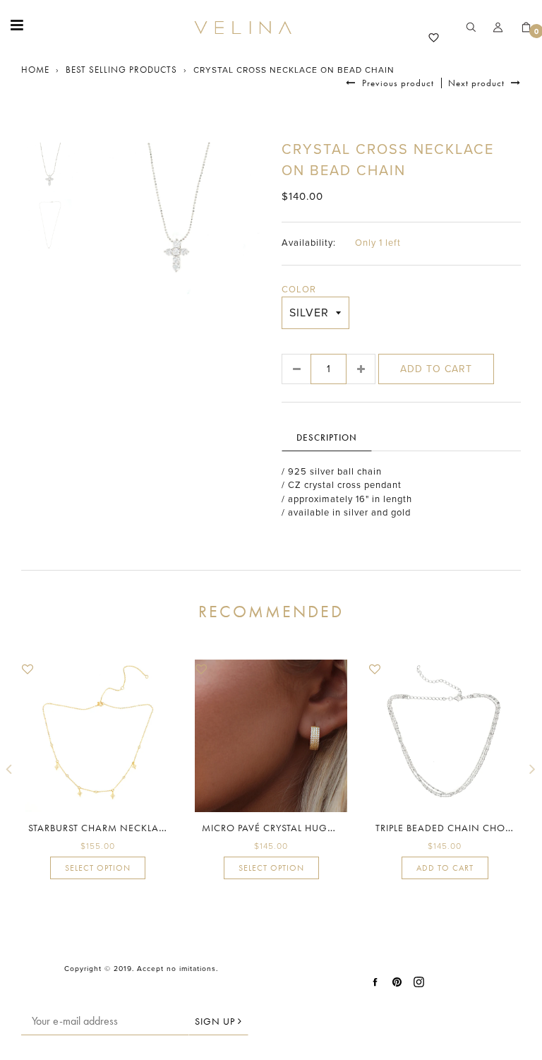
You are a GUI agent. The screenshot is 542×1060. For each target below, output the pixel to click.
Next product (477, 83)
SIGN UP (216, 1021)
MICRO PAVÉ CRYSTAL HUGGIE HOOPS (292, 827)
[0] (520, 28)
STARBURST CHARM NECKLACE (99, 827)
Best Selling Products (121, 70)
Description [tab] (326, 437)
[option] (176, 223)
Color (299, 289)
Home (35, 70)
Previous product (396, 83)
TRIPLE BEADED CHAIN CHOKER (449, 827)
